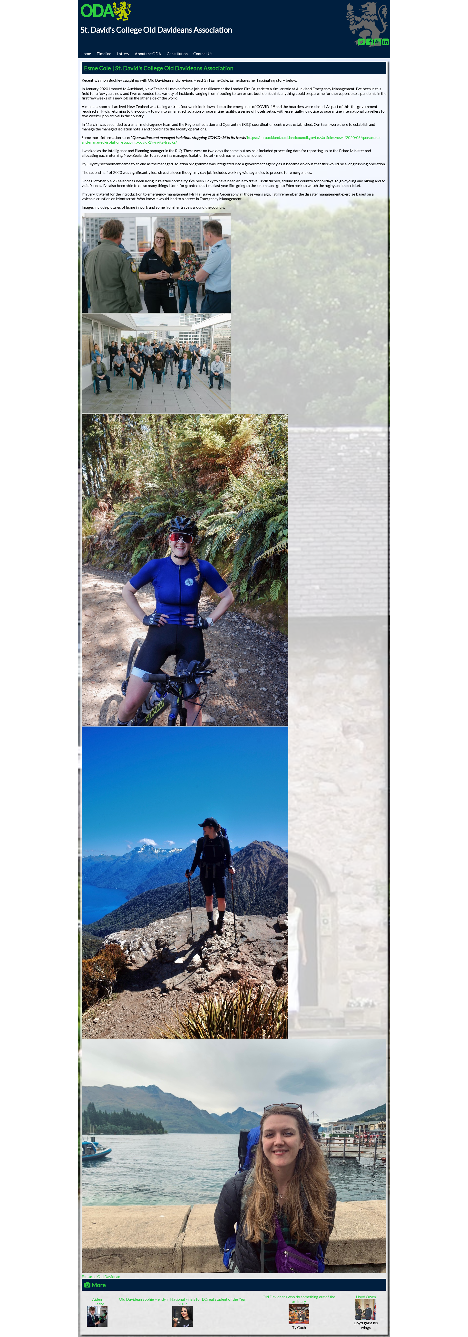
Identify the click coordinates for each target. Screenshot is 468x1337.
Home (85, 53)
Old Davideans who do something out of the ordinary (299, 1299)
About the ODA (148, 53)
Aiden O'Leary (97, 1301)
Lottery (123, 53)
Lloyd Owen (366, 1296)
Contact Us (202, 53)
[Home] (105, 19)
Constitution (177, 53)
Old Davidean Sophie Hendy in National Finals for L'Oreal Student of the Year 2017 (182, 1301)
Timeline (104, 53)
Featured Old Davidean (101, 1276)
